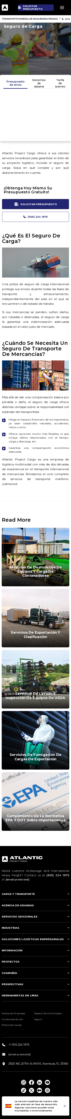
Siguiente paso (35, 132)
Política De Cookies (12, 1025)
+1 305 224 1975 (19, 1044)
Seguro (38, 1019)
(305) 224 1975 (38, 216)
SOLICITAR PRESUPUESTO (32, 7)
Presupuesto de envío (15, 83)
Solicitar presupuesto (38, 204)
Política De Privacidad (13, 1013)
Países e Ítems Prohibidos (48, 1013)
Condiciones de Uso (12, 1019)
